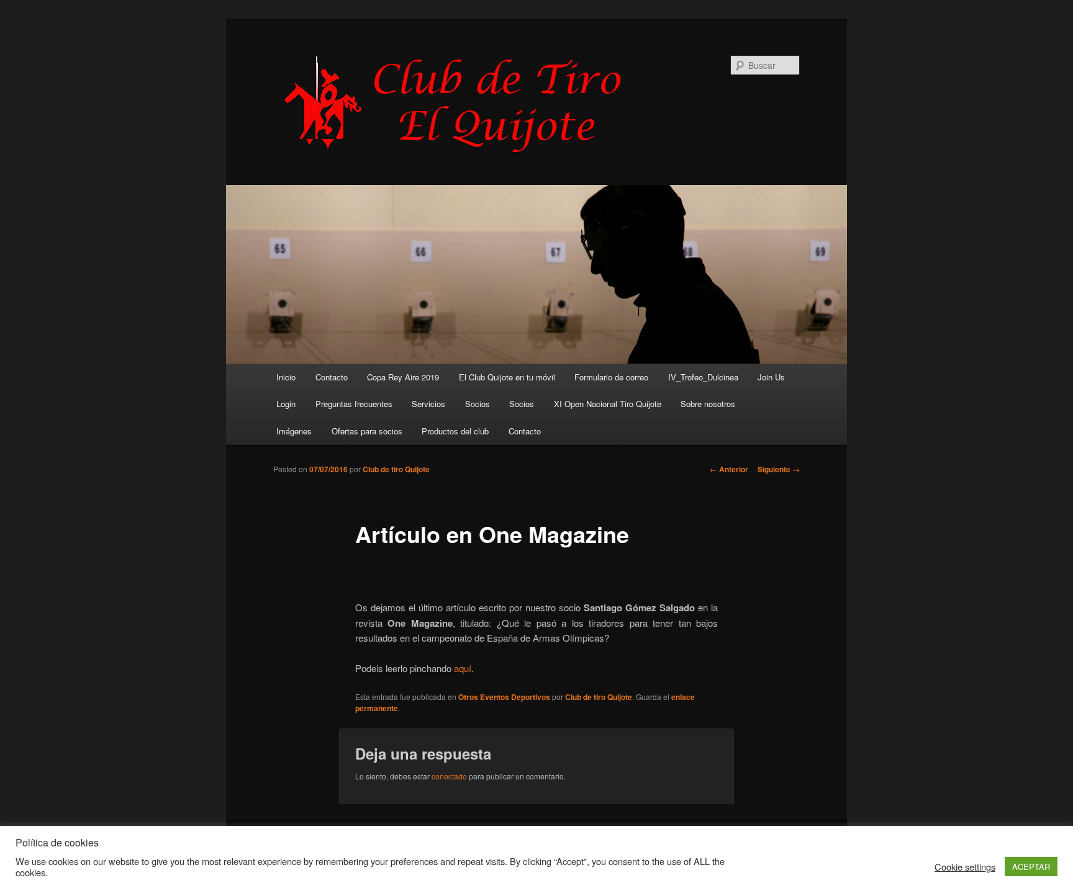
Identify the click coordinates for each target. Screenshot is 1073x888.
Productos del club (455, 431)
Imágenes (294, 431)
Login (286, 404)
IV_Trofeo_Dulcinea (703, 377)
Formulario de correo (611, 377)
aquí (462, 668)
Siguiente (779, 469)
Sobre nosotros (708, 404)
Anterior (729, 469)
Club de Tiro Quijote (459, 103)
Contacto (331, 377)
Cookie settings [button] (965, 866)
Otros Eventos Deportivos (504, 696)
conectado (449, 776)
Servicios (428, 404)
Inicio (286, 377)
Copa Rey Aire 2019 (403, 377)
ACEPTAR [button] (1031, 866)
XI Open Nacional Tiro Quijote (607, 404)
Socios (477, 404)
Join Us (771, 377)
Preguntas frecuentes (353, 404)
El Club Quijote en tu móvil (507, 377)
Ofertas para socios (367, 431)
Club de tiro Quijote (396, 469)
